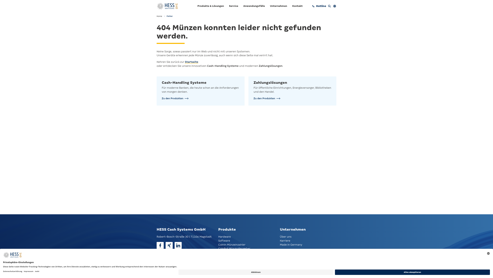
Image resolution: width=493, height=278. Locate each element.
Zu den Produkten (172, 98)
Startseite (191, 61)
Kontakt (297, 6)
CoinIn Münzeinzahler (231, 244)
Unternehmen (278, 6)
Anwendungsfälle (254, 6)
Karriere (285, 240)
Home (159, 16)
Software (224, 240)
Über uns (285, 236)
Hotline (321, 6)
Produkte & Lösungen (210, 6)
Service (233, 6)
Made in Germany (291, 244)
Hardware (224, 236)
